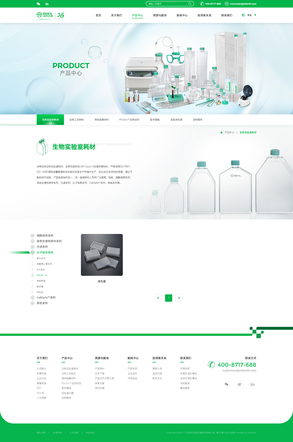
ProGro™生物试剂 (129, 119)
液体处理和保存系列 (49, 241)
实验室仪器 (176, 119)
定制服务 (198, 119)
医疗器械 (155, 119)
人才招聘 (74, 432)
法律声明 (57, 432)
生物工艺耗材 (76, 119)
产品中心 (137, 15)
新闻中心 (182, 15)
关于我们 (116, 15)
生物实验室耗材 (50, 119)
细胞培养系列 (45, 235)
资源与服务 (160, 15)
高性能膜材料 (101, 119)
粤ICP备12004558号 (225, 432)
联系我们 (226, 15)
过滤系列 (42, 246)
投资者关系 (204, 15)
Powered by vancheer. (246, 432)
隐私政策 (41, 432)
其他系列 (42, 303)
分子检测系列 (45, 252)
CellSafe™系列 (46, 297)
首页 (98, 15)
